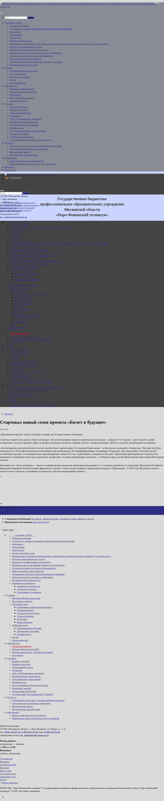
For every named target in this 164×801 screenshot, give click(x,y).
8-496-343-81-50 (30, 732)
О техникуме (6, 758)
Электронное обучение (25, 318)
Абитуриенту (11, 85)
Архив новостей (17, 82)
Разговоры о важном (20, 76)
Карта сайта (10, 169)
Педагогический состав (21, 40)
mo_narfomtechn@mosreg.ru (34, 735)
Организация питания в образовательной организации (36, 61)
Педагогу (9, 142)
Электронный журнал (20, 112)
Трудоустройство (22, 303)
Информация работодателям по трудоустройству (33, 163)
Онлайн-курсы (17, 127)
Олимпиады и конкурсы (21, 270)
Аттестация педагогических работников (29, 148)
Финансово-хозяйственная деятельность (29, 49)
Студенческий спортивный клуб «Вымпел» (31, 139)
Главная (8, 67)
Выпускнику (11, 157)
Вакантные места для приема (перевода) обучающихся (36, 52)
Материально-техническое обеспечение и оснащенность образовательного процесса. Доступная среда (59, 43)
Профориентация (22, 297)
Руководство (16, 37)
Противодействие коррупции (24, 70)
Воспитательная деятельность (24, 64)
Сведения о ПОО (15, 22)
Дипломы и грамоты (24, 276)
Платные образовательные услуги (26, 46)
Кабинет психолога (19, 109)
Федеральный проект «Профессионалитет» (30, 339)
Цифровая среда (17, 312)
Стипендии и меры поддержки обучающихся (31, 55)
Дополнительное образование (24, 124)
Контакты (9, 166)
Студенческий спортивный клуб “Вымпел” (30, 381)
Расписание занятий (19, 133)
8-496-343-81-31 (13, 732)
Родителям (15, 115)
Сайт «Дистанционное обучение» (26, 118)
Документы (15, 31)
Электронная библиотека (22, 136)
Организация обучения (25, 300)
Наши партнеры (22, 309)
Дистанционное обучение (26, 315)
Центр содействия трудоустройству (27, 160)
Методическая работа (20, 151)
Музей (13, 79)
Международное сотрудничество (26, 58)
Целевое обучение (18, 100)
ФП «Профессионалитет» (22, 97)
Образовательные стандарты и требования (30, 264)
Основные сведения (19, 25)
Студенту (9, 103)
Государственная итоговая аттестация (28, 130)
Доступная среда (18, 73)
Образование (16, 34)
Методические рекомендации (24, 154)
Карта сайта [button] (8, 529)
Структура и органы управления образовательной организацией (41, 28)
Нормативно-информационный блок (32, 294)
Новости (9, 413)
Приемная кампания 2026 (22, 88)
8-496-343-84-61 (52, 732)
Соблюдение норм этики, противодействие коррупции (36, 145)
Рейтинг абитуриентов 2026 (23, 91)
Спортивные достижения (26, 279)
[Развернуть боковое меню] (1, 503)
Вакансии (4, 767)
